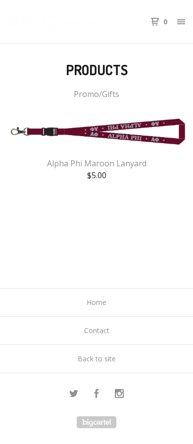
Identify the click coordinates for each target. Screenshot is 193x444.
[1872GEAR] (52, 21)
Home (96, 302)
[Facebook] (96, 394)
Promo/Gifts (96, 94)
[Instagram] (119, 394)
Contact (96, 330)
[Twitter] (73, 394)
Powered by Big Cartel (96, 422)
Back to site (97, 358)
